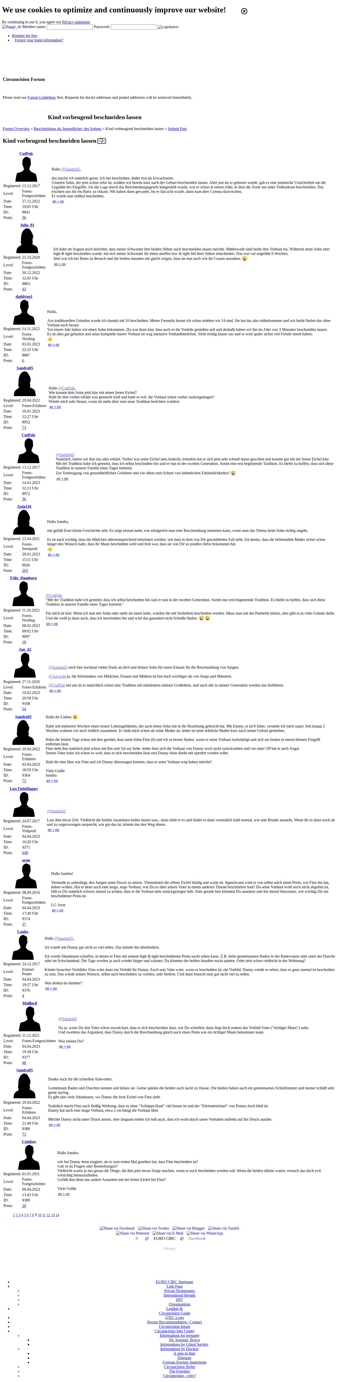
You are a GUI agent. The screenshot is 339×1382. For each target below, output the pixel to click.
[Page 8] (8, 1215)
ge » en (58, 201)
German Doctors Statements (184, 1362)
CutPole (26, 153)
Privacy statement (76, 22)
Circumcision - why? (179, 1376)
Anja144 (24, 506)
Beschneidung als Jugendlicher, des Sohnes (68, 129)
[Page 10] (64, 1215)
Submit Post (177, 129)
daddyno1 (24, 296)
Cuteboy (29, 1142)
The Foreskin (179, 1371)
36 (24, 217)
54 (24, 709)
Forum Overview (16, 129)
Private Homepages (179, 1291)
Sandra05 (25, 368)
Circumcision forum (174, 1326)
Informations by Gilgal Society (184, 1344)
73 (24, 427)
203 (25, 570)
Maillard (29, 1003)
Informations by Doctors (179, 1349)
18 (24, 642)
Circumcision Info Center (174, 1331)
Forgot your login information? (39, 40)
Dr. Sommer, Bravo (184, 1340)
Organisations (179, 1304)
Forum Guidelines (42, 97)
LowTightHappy (24, 789)
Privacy (169, 1248)
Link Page (175, 1286)
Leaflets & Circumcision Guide (174, 1311)
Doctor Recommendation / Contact (174, 1322)
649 (25, 853)
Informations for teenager (179, 1335)
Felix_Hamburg (23, 578)
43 (24, 289)
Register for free (24, 36)
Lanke (22, 932)
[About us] (174, 1317)
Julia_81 (27, 225)
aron (26, 860)
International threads (179, 1295)
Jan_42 (25, 649)
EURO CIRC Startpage (174, 1282)
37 (24, 924)
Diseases (184, 1358)
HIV (179, 1300)
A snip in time (184, 1353)
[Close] (244, 11)
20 (24, 1206)
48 (24, 1063)
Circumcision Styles (179, 1367)
